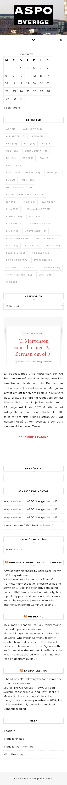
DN (11, 158)
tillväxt (51, 267)
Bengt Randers (44, 361)
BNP (11, 143)
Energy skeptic (35, 670)
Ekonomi (28, 334)
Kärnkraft (41, 223)
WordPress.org (13, 754)
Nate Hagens (18, 238)
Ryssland (44, 260)
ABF (11, 129)
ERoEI (53, 172)
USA (45, 275)
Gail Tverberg (19, 187)
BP (47, 143)
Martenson (35, 231)
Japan (49, 202)
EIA (45, 158)
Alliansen (15, 136)
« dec (7, 107)
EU (10, 180)
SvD (12, 267)
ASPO (39, 136)
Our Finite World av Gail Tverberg (35, 562)
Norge (32, 245)
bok (29, 143)
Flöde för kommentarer (19, 746)
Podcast (41, 253)
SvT (30, 267)
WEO (12, 282)
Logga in (9, 730)
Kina (12, 209)
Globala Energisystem (25, 194)
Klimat (14, 216)
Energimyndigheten (23, 172)
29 (7, 99)
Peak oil (15, 253)
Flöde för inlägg (14, 738)
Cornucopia (36, 151)
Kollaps (15, 223)
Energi (14, 165)
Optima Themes (44, 778)
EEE (28, 158)
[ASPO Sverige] (33, 16)
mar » (16, 107)
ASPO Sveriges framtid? (42, 501)
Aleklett (32, 129)
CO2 (12, 151)
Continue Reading (33, 437)
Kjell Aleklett (38, 209)
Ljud (12, 231)
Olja (53, 245)
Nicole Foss (48, 238)
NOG (12, 245)
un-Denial (35, 616)
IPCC (29, 202)
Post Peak (16, 260)
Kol (34, 216)
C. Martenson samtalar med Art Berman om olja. (33, 347)
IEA (11, 202)
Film (28, 180)
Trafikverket (19, 275)
